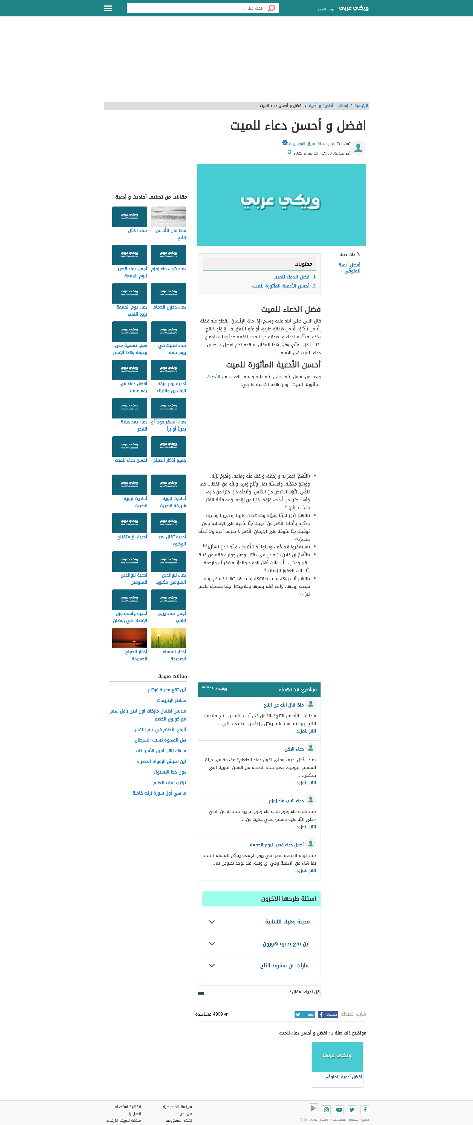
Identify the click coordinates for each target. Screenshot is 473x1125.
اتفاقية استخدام (127, 1106)
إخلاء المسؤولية (179, 1120)
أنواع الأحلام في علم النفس (159, 730)
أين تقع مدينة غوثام (167, 690)
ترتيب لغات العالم (169, 783)
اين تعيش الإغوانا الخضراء (161, 762)
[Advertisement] (236, 62)
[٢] (296, 538)
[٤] (265, 569)
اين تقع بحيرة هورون (286, 943)
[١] (286, 506)
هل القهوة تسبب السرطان (160, 740)
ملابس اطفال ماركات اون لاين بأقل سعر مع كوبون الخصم (148, 715)
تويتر (311, 1015)
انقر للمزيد (306, 731)
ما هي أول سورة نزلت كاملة (159, 793)
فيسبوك (331, 1015)
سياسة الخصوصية (177, 1106)
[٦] (303, 336)
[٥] (301, 593)
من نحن (186, 1113)
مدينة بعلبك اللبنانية (287, 922)
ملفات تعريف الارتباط (123, 1120)
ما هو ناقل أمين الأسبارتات (161, 751)
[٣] (205, 546)
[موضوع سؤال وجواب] (207, 688)
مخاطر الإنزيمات (171, 701)
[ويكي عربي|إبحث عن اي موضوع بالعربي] (354, 9)
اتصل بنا (134, 1113)
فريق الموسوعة (302, 143)
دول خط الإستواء (170, 772)
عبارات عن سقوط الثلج (285, 965)
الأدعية (213, 377)
